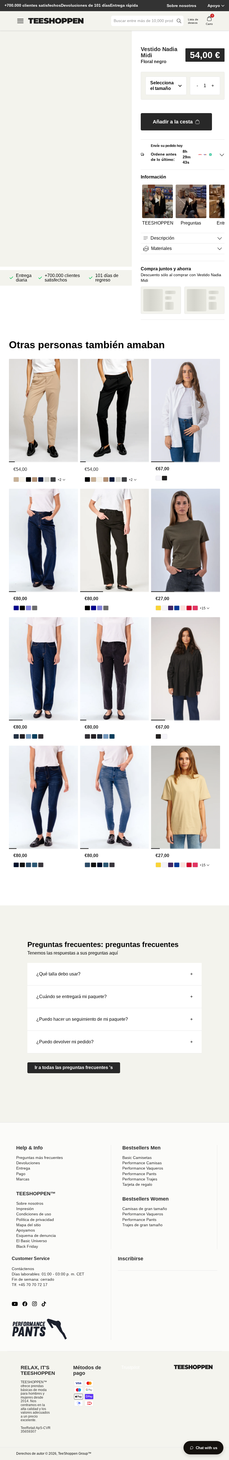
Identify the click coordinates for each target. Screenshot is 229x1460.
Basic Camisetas (137, 1157)
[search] (179, 21)
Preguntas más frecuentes (39, 1157)
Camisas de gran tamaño (144, 1208)
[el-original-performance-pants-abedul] (22, 479)
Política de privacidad (35, 1219)
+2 (59, 480)
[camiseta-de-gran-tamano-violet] (170, 607)
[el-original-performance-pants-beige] (16, 479)
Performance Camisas (142, 1163)
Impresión (25, 1208)
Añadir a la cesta (173, 122)
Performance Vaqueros (142, 1168)
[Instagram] (34, 1303)
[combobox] (143, 21)
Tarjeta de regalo (137, 1184)
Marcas (22, 1179)
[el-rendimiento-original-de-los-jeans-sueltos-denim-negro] (22, 607)
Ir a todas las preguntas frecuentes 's (74, 1067)
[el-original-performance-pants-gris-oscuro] (53, 479)
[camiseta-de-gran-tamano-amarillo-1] (158, 607)
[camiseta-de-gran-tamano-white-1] (164, 607)
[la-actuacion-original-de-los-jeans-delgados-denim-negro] (22, 864)
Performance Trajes (139, 1179)
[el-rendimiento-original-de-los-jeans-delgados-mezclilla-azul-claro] (28, 864)
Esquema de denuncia (36, 1235)
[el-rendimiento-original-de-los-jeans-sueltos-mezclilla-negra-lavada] (34, 607)
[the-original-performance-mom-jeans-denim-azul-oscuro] (16, 736)
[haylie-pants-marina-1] (41, 479)
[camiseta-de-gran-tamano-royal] (177, 607)
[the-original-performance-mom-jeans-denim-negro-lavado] (41, 736)
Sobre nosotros (181, 5)
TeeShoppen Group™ (74, 1454)
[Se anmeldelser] (183, 38)
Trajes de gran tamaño (142, 1225)
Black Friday (27, 1246)
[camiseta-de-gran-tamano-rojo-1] (189, 607)
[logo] (56, 21)
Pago (20, 1174)
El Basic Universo (31, 1241)
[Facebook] (24, 1303)
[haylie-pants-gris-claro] (47, 479)
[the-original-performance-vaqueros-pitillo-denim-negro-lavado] (41, 864)
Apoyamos (25, 1230)
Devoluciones (28, 1163)
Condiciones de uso (33, 1214)
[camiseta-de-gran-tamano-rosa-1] (195, 607)
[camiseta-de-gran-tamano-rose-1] (183, 607)
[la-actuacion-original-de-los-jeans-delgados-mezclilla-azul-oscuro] (16, 864)
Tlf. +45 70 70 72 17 (29, 1284)
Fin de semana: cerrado (33, 1279)
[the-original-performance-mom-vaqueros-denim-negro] (22, 736)
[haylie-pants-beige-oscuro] (34, 479)
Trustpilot (130, 1367)
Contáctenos (23, 1268)
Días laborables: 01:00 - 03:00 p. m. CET (48, 1274)
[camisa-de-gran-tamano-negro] (164, 478)
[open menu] (20, 21)
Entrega (23, 1168)
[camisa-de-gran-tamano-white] (158, 478)
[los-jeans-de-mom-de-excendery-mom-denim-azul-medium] (34, 736)
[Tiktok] (43, 1303)
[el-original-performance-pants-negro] (28, 479)
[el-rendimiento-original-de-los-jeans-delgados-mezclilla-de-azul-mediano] (34, 864)
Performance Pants (139, 1174)
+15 (203, 608)
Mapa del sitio (28, 1225)
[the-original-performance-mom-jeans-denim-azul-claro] (28, 736)
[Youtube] (15, 1304)
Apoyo (213, 5)
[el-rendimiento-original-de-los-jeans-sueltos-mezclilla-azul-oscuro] (16, 607)
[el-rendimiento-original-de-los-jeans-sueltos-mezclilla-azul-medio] (28, 607)
